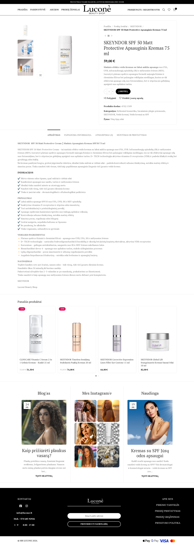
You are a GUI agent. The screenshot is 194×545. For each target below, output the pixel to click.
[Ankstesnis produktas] (105, 35)
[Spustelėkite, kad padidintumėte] (40, 75)
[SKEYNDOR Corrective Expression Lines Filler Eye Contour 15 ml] (117, 331)
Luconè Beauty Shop (27, 287)
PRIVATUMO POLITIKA (167, 522)
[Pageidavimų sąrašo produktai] (169, 9)
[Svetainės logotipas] (97, 9)
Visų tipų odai (117, 119)
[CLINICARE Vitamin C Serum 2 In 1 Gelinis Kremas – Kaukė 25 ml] (36, 331)
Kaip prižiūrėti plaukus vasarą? (44, 453)
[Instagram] (26, 506)
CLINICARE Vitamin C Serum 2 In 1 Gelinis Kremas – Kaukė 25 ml (36, 361)
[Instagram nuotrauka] (86, 411)
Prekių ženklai (120, 26)
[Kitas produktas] (111, 35)
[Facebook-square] (20, 506)
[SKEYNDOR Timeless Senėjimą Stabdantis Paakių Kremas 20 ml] (77, 331)
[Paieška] (163, 9)
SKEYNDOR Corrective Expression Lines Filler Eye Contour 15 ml (116, 361)
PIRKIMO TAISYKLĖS (167, 504)
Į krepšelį (123, 91)
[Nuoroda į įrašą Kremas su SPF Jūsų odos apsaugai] (149, 422)
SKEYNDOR (136, 26)
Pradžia (107, 26)
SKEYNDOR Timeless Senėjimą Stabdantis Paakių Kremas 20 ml (75, 361)
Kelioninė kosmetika (126, 111)
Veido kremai (122, 114)
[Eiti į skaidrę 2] (98, 375)
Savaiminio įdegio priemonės (151, 111)
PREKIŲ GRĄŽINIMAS (167, 516)
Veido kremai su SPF (139, 114)
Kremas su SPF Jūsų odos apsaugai (150, 453)
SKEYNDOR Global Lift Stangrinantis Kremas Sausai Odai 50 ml (157, 362)
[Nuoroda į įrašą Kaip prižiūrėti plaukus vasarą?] (44, 422)
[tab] (53, 134)
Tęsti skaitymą (43, 476)
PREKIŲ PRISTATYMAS (167, 510)
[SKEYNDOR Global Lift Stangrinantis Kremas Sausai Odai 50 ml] (158, 331)
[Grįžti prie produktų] (108, 35)
